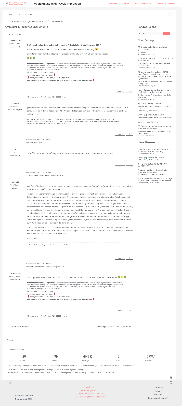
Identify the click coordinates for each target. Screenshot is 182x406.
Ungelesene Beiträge (110, 365)
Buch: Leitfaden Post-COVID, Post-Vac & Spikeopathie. (155, 59)
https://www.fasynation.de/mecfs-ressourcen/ (72, 186)
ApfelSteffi (16, 41)
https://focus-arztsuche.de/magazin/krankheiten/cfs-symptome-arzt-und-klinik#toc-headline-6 (70, 153)
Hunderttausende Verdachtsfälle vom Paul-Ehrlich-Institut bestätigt (154, 91)
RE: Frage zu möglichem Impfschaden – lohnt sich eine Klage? (155, 127)
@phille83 (36, 277)
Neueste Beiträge (26, 14)
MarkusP (144, 54)
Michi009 (144, 183)
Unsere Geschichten (166, 3)
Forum (126, 3)
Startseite (112, 3)
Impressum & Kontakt (158, 398)
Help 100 (144, 111)
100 (142, 135)
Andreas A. (74, 365)
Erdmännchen (31, 175)
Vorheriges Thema (105, 326)
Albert (143, 86)
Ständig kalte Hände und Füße (34, 365)
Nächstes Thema (124, 326)
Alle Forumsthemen (20, 326)
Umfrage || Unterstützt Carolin (151, 115)
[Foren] (7, 21)
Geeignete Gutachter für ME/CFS (152, 164)
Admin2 (144, 122)
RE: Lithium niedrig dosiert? (149, 103)
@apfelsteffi (32, 107)
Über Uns (158, 394)
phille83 (15, 182)
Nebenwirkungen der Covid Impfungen (56, 3)
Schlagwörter (128, 365)
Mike (143, 99)
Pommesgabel (50, 267)
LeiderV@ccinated (148, 174)
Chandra (16, 103)
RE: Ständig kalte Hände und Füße (152, 47)
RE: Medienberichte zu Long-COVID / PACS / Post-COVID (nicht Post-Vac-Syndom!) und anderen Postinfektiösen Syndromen (155, 75)
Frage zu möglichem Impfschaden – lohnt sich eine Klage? (154, 171)
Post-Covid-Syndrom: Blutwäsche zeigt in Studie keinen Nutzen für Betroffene (155, 179)
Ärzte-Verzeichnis (143, 3)
